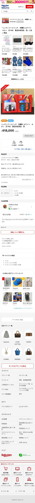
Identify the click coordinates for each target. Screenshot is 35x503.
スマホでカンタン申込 (6, 484)
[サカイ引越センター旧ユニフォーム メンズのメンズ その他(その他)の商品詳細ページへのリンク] (28, 61)
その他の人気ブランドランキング (22, 308)
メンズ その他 (19, 193)
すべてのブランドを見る (17, 366)
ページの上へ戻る (17, 320)
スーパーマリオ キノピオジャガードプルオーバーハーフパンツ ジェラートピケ (7, 52)
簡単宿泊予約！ (29, 473)
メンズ (16, 191)
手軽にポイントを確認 (29, 484)
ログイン (21, 7)
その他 (3, 46)
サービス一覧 (5, 491)
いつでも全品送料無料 (17, 473)
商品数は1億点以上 (6, 473)
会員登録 (29, 7)
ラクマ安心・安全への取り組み (22, 149)
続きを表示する (26, 179)
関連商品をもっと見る (17, 79)
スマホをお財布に (17, 484)
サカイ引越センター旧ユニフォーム (27, 70)
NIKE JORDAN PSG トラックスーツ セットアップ (28, 49)
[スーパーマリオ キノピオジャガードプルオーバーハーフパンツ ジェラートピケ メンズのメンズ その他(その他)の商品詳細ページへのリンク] (7, 40)
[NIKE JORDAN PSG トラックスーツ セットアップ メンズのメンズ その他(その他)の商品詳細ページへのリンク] (28, 40)
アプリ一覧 (21, 491)
